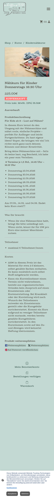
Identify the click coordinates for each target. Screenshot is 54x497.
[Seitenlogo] (14, 9)
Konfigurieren (12, 488)
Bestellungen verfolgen (27, 376)
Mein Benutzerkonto (27, 366)
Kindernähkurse (35, 43)
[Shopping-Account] (49, 21)
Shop (8, 43)
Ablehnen (25, 494)
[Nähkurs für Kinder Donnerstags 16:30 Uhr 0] (27, 62)
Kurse (18, 43)
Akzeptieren (12, 494)
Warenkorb (27, 385)
